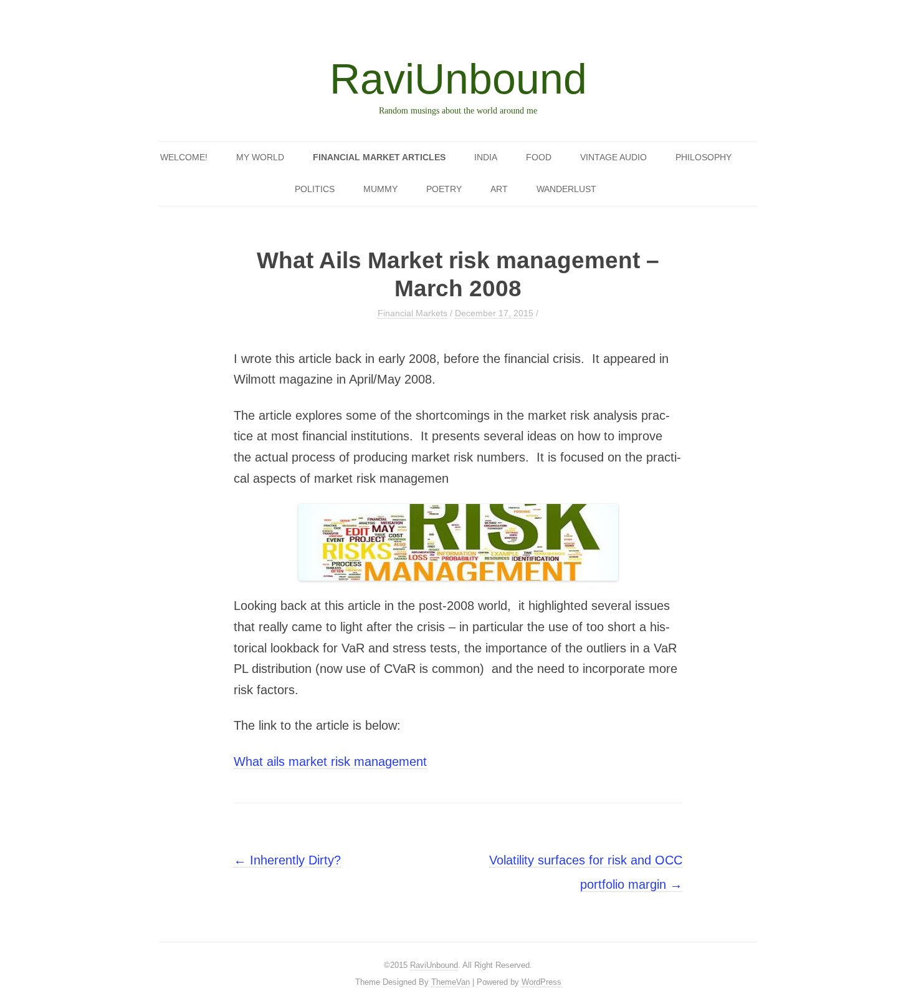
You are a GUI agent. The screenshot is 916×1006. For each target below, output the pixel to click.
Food (538, 157)
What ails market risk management (330, 761)
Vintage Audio (613, 157)
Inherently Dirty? (287, 860)
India (485, 157)
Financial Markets (412, 313)
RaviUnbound (458, 78)
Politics (315, 189)
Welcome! (184, 157)
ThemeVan (450, 982)
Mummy (380, 189)
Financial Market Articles (379, 157)
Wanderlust (566, 189)
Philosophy (703, 157)
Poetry (444, 189)
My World (260, 157)
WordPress (541, 982)
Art (499, 189)
